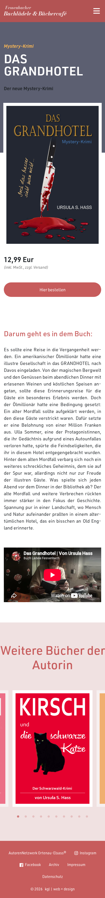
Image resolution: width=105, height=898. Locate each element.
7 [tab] (64, 816)
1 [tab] (18, 816)
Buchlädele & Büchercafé (35, 12)
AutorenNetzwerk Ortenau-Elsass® (37, 853)
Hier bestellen (52, 289)
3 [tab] (33, 816)
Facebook (33, 864)
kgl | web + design (60, 889)
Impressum (76, 864)
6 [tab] (56, 816)
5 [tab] (48, 816)
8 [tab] (71, 816)
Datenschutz (52, 876)
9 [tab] (79, 816)
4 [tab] (41, 816)
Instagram (88, 853)
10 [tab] (86, 816)
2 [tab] (25, 816)
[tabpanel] (52, 748)
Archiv (54, 864)
